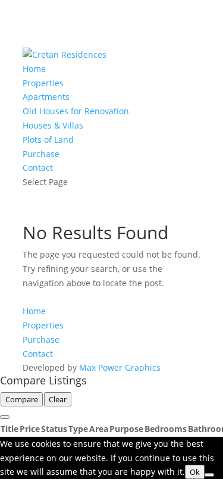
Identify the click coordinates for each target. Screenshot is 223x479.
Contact (38, 167)
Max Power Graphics (120, 367)
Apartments (46, 96)
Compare (21, 399)
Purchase (41, 153)
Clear (58, 399)
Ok (195, 472)
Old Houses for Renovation (76, 111)
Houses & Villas (53, 125)
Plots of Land (48, 139)
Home (34, 68)
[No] (209, 475)
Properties (43, 83)
